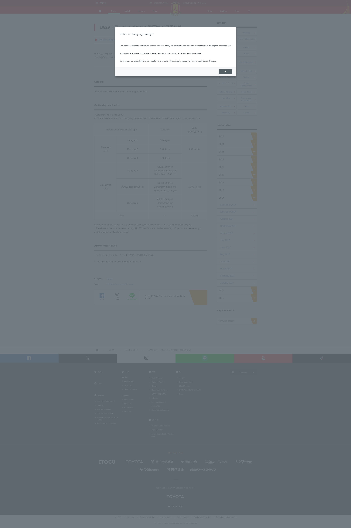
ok (225, 71)
